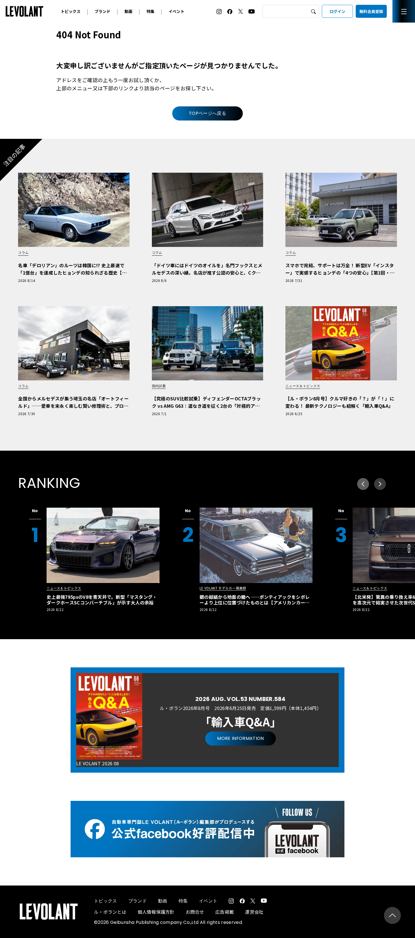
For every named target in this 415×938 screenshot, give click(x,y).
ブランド (102, 11)
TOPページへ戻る (207, 113)
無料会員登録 (371, 11)
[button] (380, 484)
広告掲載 (224, 911)
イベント (176, 11)
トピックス (70, 11)
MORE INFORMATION (240, 738)
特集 (150, 11)
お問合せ (195, 911)
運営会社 (254, 911)
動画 (128, 11)
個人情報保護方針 (155, 911)
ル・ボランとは (110, 911)
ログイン (337, 11)
